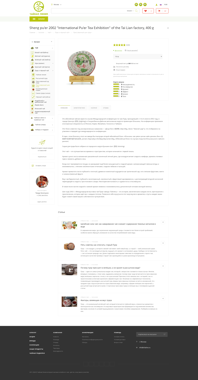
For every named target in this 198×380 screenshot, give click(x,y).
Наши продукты (36, 349)
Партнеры (56, 348)
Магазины (85, 337)
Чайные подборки (37, 353)
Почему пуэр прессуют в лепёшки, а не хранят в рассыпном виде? (110, 268)
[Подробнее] (163, 222)
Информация (87, 332)
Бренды (32, 341)
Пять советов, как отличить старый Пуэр (99, 245)
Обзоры (84, 342)
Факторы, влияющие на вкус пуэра (96, 300)
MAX (112, 364)
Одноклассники (96, 364)
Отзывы (105, 108)
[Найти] (136, 10)
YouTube (91, 364)
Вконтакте (86, 364)
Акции (32, 337)
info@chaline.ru (144, 347)
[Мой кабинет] (157, 4)
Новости (56, 337)
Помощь (117, 332)
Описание (64, 108)
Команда (56, 339)
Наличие (94, 108)
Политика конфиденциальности (92, 339)
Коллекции (34, 345)
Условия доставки (119, 339)
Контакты (56, 345)
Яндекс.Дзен (101, 364)
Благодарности (58, 351)
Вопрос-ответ (118, 342)
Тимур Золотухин (42, 193)
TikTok (107, 364)
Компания (57, 332)
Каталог (32, 332)
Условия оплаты (119, 337)
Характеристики (79, 108)
